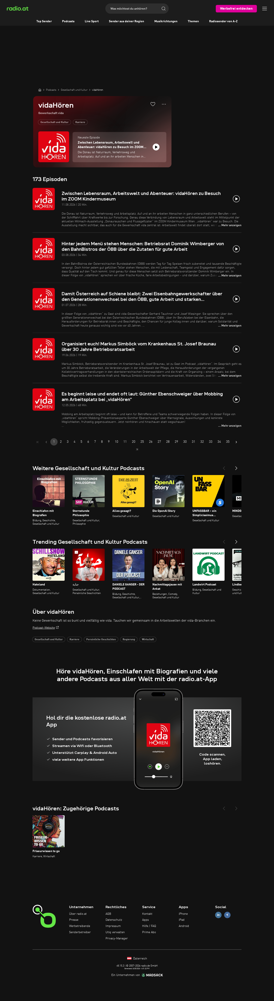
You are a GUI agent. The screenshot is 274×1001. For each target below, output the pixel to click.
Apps (145, 919)
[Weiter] (236, 466)
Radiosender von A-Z (223, 21)
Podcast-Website (44, 627)
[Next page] (236, 442)
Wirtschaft (148, 639)
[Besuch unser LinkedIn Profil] (218, 915)
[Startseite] (40, 90)
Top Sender (44, 21)
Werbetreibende (79, 926)
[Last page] (137, 449)
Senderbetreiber (80, 932)
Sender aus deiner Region (126, 21)
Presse (73, 919)
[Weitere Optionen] (163, 104)
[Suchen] (163, 8)
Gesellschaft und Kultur (54, 122)
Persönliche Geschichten (101, 639)
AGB (108, 913)
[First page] (37, 442)
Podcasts (68, 21)
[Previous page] (46, 442)
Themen (193, 21)
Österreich (139, 958)
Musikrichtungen (165, 21)
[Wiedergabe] (156, 147)
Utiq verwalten (115, 932)
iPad (182, 919)
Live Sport (92, 21)
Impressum (113, 926)
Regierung (129, 639)
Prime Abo (149, 932)
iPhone (183, 913)
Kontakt (147, 913)
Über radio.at (78, 913)
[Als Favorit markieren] (152, 104)
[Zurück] (224, 466)
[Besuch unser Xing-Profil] (227, 915)
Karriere (80, 122)
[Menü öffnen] (264, 8)
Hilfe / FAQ (149, 926)
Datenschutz (114, 919)
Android (184, 926)
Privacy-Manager (117, 938)
